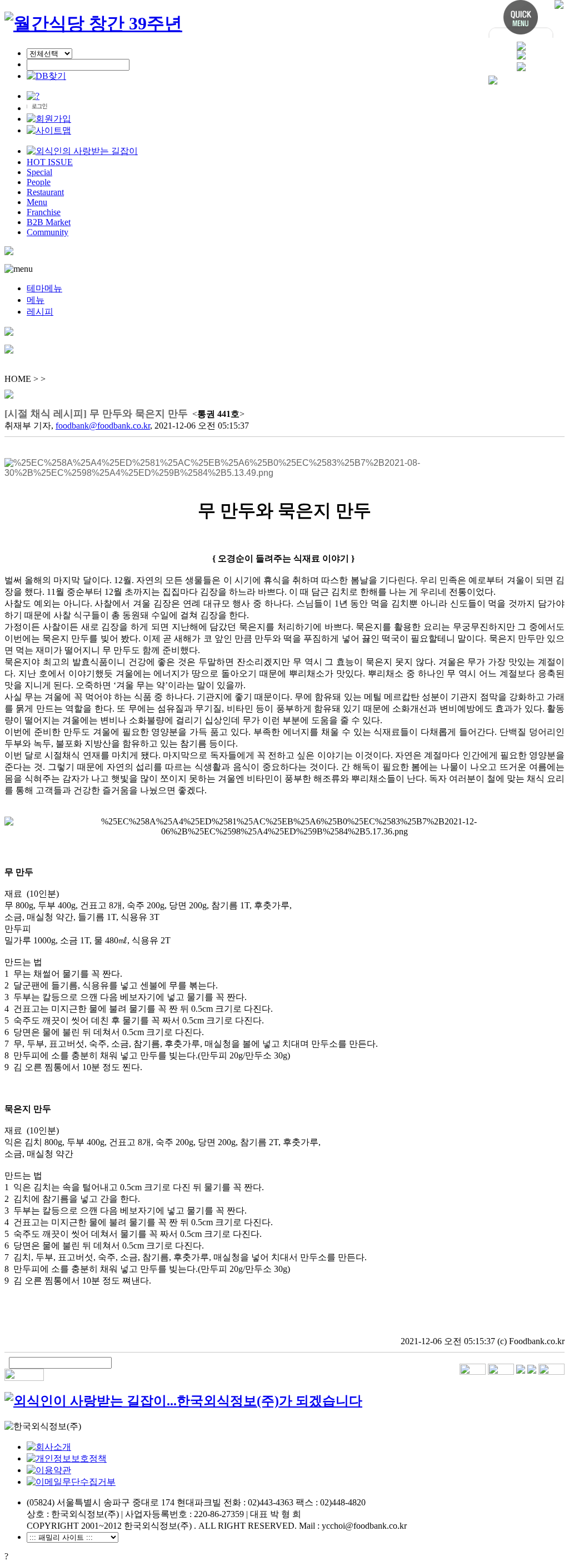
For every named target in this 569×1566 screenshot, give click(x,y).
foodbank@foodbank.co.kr (103, 425)
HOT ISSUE (50, 162)
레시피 (40, 311)
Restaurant (45, 192)
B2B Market (49, 222)
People (39, 182)
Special (39, 172)
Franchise (44, 212)
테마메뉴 (44, 288)
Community (47, 232)
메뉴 (35, 300)
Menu (37, 202)
